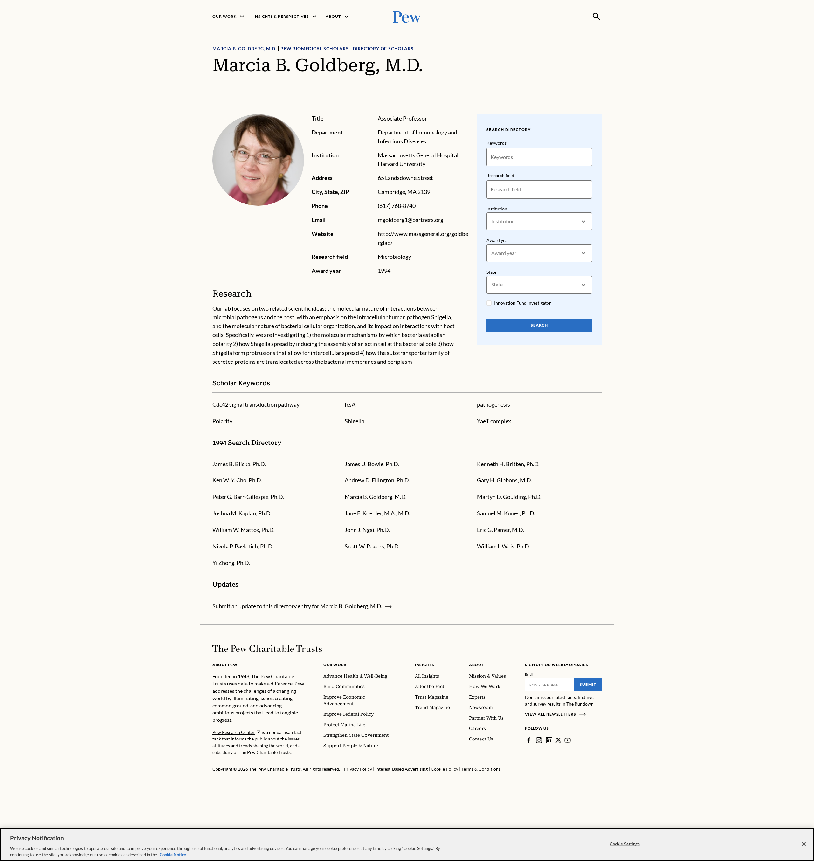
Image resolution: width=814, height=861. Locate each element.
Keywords (496, 143)
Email (529, 674)
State (491, 272)
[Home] (267, 648)
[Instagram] (539, 740)
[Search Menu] (596, 16)
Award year (497, 240)
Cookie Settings (625, 843)
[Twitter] (558, 740)
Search (539, 325)
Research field (500, 175)
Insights (424, 664)
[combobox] (491, 221)
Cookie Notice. (173, 854)
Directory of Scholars (383, 48)
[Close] (804, 844)
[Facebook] (529, 740)
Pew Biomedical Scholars (314, 48)
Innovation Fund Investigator (522, 303)
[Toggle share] (598, 110)
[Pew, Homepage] (407, 16)
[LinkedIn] (549, 740)
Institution (496, 208)
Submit (588, 684)
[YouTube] (567, 740)
